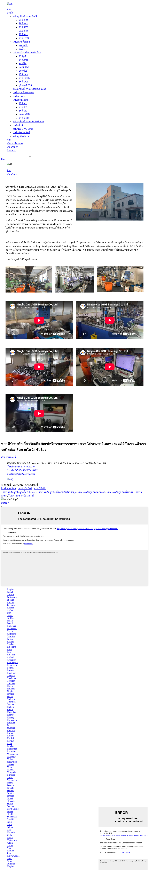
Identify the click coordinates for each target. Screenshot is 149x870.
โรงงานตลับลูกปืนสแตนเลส (91, 492)
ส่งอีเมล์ (5, 503)
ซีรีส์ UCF (23, 74)
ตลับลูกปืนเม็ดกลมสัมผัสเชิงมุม (28, 121)
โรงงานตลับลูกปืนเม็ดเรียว (119, 492)
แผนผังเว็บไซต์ (25, 488)
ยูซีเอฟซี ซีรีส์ (25, 85)
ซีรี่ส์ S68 (23, 107)
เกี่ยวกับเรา (12, 147)
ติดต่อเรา (11, 150)
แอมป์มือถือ (40, 488)
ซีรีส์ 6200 (23, 23)
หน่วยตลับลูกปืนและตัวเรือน (27, 52)
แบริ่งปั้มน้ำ (18, 125)
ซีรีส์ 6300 (23, 27)
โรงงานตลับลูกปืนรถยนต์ (21, 495)
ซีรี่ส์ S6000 (24, 118)
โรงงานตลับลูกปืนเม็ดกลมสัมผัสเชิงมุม (56, 492)
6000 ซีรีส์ (23, 20)
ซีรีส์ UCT (23, 81)
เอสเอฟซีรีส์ (24, 114)
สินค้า (10, 12)
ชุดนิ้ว (22, 49)
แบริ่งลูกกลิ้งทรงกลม (23, 92)
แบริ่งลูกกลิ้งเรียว (21, 42)
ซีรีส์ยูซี (22, 56)
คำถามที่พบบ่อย (15, 143)
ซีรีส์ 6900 (23, 34)
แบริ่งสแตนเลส (20, 100)
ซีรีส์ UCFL (24, 78)
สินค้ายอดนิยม (8, 488)
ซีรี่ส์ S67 (23, 103)
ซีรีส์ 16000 (24, 38)
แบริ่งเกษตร (19, 96)
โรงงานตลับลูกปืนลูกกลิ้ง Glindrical (18, 492)
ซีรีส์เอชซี (23, 60)
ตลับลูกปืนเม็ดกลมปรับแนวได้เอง (29, 89)
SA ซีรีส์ (22, 63)
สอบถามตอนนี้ (8, 457)
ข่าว (9, 139)
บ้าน (9, 9)
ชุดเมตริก (23, 45)
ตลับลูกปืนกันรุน (21, 136)
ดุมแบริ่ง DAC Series (23, 129)
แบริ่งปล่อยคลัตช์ (21, 132)
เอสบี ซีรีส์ (24, 67)
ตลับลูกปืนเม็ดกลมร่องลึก (25, 16)
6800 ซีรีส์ (23, 31)
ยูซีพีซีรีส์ (23, 71)
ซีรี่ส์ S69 (23, 110)
